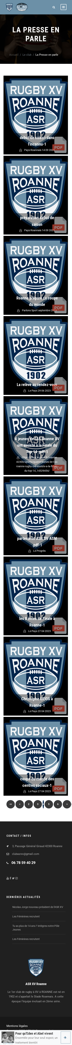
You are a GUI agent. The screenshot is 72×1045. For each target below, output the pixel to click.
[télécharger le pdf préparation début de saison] (36, 195)
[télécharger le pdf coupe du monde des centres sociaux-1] (36, 756)
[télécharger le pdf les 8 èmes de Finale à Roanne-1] (36, 596)
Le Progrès (39, 550)
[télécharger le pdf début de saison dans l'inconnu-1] (36, 115)
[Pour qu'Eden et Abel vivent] (7, 1038)
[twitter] (13, 878)
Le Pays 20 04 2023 (39, 711)
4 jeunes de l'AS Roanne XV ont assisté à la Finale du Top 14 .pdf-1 (37, 445)
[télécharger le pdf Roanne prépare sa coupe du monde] (36, 275)
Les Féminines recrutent (26, 916)
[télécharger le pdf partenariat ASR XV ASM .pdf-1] (36, 515)
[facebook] (7, 878)
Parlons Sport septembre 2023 (39, 310)
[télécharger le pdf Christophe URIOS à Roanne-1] (36, 676)
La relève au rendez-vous (37, 384)
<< (11, 804)
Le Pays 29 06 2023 (39, 390)
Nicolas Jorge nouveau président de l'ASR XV (37, 907)
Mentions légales (17, 1026)
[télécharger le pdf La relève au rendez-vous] (36, 355)
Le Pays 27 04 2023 (39, 631)
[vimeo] (16, 878)
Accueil (13, 54)
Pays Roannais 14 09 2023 (39, 150)
